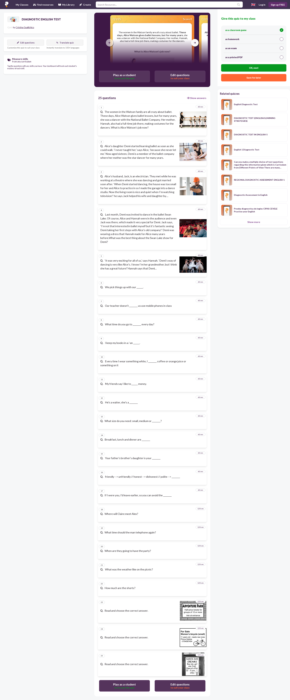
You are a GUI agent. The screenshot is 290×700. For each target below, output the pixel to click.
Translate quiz (67, 42)
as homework (232, 39)
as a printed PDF (234, 57)
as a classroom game (235, 30)
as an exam (231, 48)
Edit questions (27, 42)
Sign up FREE (278, 4)
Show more (253, 221)
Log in (262, 4)
